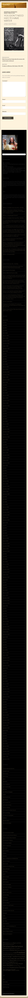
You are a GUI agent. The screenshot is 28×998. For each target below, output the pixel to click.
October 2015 (5, 631)
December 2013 (5, 689)
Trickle (3, 915)
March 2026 (5, 333)
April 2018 (4, 559)
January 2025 (5, 369)
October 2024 (5, 377)
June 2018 (4, 556)
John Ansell (4, 848)
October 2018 (5, 548)
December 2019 (5, 512)
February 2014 (5, 683)
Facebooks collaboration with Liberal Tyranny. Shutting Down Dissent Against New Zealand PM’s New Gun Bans (14, 250)
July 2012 (4, 733)
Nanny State (13, 960)
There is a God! (11, 13)
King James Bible (6, 958)
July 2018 (4, 553)
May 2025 (4, 359)
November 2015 (5, 629)
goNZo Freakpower (6, 845)
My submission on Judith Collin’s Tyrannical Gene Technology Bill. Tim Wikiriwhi (13, 235)
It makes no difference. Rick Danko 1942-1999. (12, 65)
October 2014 (5, 663)
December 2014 (5, 657)
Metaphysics (14, 11)
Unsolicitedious (5, 923)
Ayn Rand (11, 943)
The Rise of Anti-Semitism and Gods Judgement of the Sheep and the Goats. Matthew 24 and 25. (13, 291)
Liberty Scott (5, 863)
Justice (15, 956)
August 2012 (5, 730)
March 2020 (5, 504)
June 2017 (4, 585)
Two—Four (4, 920)
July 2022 (4, 442)
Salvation (16, 962)
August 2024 (5, 382)
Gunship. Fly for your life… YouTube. (16, 207)
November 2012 (5, 722)
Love (9, 960)
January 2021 (5, 483)
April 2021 (4, 475)
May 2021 (4, 473)
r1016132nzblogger (6, 884)
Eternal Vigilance (6, 784)
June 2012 (4, 735)
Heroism (10, 954)
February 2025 (5, 366)
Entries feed (5, 981)
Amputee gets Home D (13, 215)
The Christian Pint (6, 802)
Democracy (13, 950)
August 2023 (5, 408)
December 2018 (5, 543)
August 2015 (5, 637)
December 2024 (5, 372)
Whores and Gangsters (7, 933)
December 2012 (5, 720)
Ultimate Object (5, 820)
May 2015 (4, 644)
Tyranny (22, 967)
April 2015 (4, 647)
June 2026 (4, 325)
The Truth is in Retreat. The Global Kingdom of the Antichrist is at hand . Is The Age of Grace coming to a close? (13, 211)
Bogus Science (5, 944)
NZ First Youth (5, 876)
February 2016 (5, 621)
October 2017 (5, 574)
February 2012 (5, 746)
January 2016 (5, 624)
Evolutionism (11, 952)
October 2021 (5, 460)
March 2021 (5, 478)
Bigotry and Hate (17, 943)
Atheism (7, 943)
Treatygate (4, 913)
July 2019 (4, 525)
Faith (15, 953)
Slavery (4, 965)
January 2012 (5, 748)
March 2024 (5, 392)
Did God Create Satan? (7, 301)
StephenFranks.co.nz (6, 892)
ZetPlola (4, 207)
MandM (4, 794)
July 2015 (4, 639)
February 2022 (5, 450)
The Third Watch (6, 902)
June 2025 (4, 356)
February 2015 (5, 652)
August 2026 (5, 320)
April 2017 (4, 587)
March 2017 (5, 590)
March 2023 (5, 421)
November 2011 (5, 753)
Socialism (10, 965)
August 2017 (5, 579)
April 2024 (4, 390)
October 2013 (5, 694)
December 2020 (5, 486)
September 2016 (6, 603)
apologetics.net (5, 771)
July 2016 (4, 608)
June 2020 (4, 496)
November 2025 (5, 343)
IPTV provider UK (6, 249)
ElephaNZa (4, 781)
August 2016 (5, 605)
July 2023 (4, 411)
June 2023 (4, 413)
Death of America (5, 950)
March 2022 (5, 447)
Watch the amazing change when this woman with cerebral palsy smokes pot (13, 59)
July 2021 (4, 468)
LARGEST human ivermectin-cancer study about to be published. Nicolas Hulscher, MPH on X (13, 226)
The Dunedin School (6, 805)
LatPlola (4, 242)
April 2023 (4, 418)
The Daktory (5, 897)
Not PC (4, 874)
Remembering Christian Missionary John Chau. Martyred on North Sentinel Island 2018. (12, 267)
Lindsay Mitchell (6, 869)
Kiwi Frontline (5, 850)
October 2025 (5, 346)
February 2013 (5, 715)
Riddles (6, 13)
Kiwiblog (4, 853)
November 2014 (5, 660)
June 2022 (4, 444)
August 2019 (5, 522)
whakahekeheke (5, 928)
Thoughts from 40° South (7, 905)
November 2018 (5, 546)
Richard (6, 24)
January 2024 (5, 398)
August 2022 (5, 439)
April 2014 (4, 678)
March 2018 (5, 561)
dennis (3, 779)
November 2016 (5, 600)
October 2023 (5, 403)
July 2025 (4, 353)
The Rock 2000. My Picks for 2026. (10, 272)
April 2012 (4, 740)
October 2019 (5, 517)
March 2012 (5, 743)
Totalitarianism (14, 967)
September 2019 (6, 520)
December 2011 (5, 751)
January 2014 (5, 686)
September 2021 (6, 462)
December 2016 (5, 598)
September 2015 (6, 634)
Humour (15, 954)
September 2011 (6, 759)
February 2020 (5, 507)
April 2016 (4, 616)
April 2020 (4, 501)
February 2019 (5, 538)
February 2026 (5, 335)
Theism (19, 965)
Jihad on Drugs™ (7, 956)
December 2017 (5, 569)
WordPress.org (5, 987)
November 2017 (5, 572)
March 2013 (5, 712)
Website (4, 111)
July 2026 (4, 322)
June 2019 (4, 527)
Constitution (12, 948)
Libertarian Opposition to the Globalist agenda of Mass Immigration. (12, 239)
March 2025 (5, 364)
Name (4, 99)
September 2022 (6, 437)
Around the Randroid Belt (8, 832)
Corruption (17, 948)
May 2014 (4, 676)
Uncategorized (8, 970)
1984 (3, 943)
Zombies (17, 970)
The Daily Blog (5, 895)
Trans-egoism (5, 908)
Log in (3, 979)
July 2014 (4, 670)
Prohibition (4, 962)
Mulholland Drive (6, 797)
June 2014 (4, 673)
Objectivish (4, 879)
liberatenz (4, 856)
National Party (19, 960)
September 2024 (6, 379)
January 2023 (5, 426)
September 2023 (6, 405)
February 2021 (5, 481)
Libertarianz (5, 960)
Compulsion (5, 948)
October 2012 (5, 725)
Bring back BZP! (11, 254)
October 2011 (5, 756)
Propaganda (11, 962)
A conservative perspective (8, 768)
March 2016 (5, 618)
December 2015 (5, 626)
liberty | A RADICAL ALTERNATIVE (10, 858)
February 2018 (5, 564)
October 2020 (5, 491)
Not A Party (5, 871)
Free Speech (5, 954)
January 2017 (5, 595)
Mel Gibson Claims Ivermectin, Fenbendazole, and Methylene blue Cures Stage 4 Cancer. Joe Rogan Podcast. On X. (14, 222)
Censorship (11, 944)
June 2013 (4, 704)
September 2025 (6, 348)
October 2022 (5, 434)
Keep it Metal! (21, 956)
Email (4, 105)
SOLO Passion (5, 889)
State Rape (15, 965)
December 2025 (5, 340)
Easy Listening (21, 950)
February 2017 (5, 592)
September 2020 (6, 494)
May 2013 (4, 707)
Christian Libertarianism (12, 946)
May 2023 (4, 416)
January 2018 (5, 566)
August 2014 (5, 668)
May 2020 (4, 499)
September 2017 (6, 577)
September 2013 (6, 696)
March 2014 (5, 681)
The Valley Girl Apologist (7, 815)
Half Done (4, 789)
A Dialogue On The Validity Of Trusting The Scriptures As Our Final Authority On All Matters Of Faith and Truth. (13, 305)
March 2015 (5, 650)
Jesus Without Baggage (7, 792)
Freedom (21, 952)
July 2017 (4, 582)
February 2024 (5, 395)
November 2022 (5, 431)
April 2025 (4, 361)
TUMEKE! (4, 918)
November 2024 (5, 374)
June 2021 (4, 470)
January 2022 (5, 452)
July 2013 (4, 702)
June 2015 (4, 642)
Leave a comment (12, 24)
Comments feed (5, 984)
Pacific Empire (5, 882)
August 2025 (5, 351)
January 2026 (5, 338)
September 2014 (6, 665)
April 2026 (4, 330)
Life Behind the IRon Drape (8, 866)
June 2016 (4, 611)
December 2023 (5, 400)
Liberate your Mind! (17, 958)
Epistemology (7, 11)
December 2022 (5, 429)
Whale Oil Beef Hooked (7, 931)
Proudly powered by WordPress (8, 993)
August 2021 (5, 465)
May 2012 (4, 738)
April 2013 (4, 709)
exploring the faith (6, 786)
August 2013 (5, 699)
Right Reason (5, 799)
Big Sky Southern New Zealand (9, 837)
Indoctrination (21, 954)
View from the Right (6, 823)
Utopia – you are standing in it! (9, 926)
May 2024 (4, 387)
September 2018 (6, 551)
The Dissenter (5, 900)
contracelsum (5, 773)
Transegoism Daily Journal (8, 910)
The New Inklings (6, 807)
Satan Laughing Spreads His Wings (10, 963)
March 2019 (5, 535)
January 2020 (5, 509)
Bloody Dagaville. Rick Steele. (8, 270)
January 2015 (5, 655)
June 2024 (4, 385)
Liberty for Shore (6, 861)
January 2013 (5, 717)
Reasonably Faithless (6, 887)
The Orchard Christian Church (9, 810)
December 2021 (5, 455)
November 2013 (5, 691)
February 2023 (5, 424)
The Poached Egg (6, 812)
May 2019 (4, 530)
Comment (5, 80)
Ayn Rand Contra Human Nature (9, 835)
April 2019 (4, 533)
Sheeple (21, 963)
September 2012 (6, 728)
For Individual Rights (6, 843)
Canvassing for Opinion (7, 840)
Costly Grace (5, 776)
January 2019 (5, 540)
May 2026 (4, 327)
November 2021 (5, 457)
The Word (4, 818)
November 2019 (5, 514)
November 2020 (5, 488)
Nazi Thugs (24, 960)
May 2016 (4, 613)
